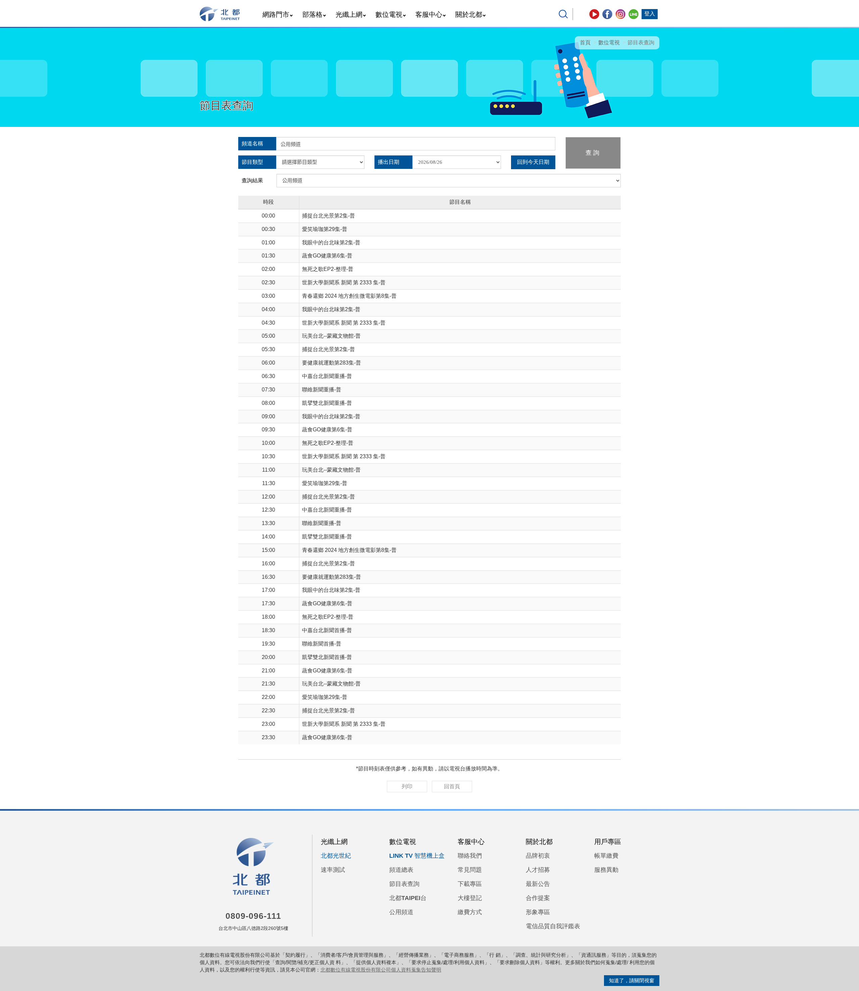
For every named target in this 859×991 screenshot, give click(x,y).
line (633, 14)
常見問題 (470, 869)
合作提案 (538, 898)
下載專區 (470, 884)
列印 (407, 786)
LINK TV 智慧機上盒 (417, 855)
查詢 (593, 152)
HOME (220, 14)
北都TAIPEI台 (407, 898)
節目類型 (252, 162)
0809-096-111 (253, 916)
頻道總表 (401, 869)
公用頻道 (401, 912)
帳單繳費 (606, 855)
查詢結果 (252, 180)
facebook (607, 14)
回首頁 (452, 786)
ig (620, 14)
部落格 (312, 14)
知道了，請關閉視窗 (631, 980)
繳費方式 (470, 912)
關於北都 (468, 14)
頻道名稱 (252, 143)
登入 (649, 13)
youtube (594, 14)
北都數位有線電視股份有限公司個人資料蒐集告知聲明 (380, 970)
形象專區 (538, 912)
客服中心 (428, 14)
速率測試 (333, 869)
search (563, 14)
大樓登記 (470, 898)
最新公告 (538, 884)
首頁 (585, 42)
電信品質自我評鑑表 (553, 926)
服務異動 (606, 869)
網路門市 (275, 14)
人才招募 (538, 869)
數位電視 (388, 14)
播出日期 (388, 162)
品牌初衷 (538, 855)
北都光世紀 (336, 855)
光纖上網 (349, 14)
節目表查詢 (404, 884)
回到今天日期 (533, 162)
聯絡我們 (470, 855)
